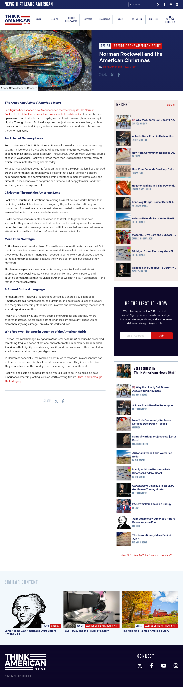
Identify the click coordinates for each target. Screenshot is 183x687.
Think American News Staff (119, 66)
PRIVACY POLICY (13, 676)
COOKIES (26, 676)
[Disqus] (55, 445)
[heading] (17, 20)
